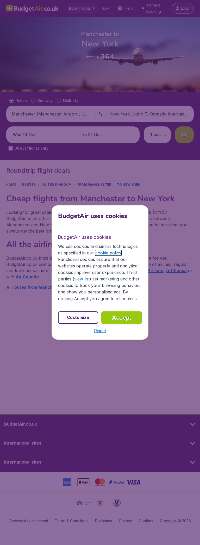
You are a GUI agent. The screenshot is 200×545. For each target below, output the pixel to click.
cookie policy (108, 252)
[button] (100, 330)
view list (82, 278)
